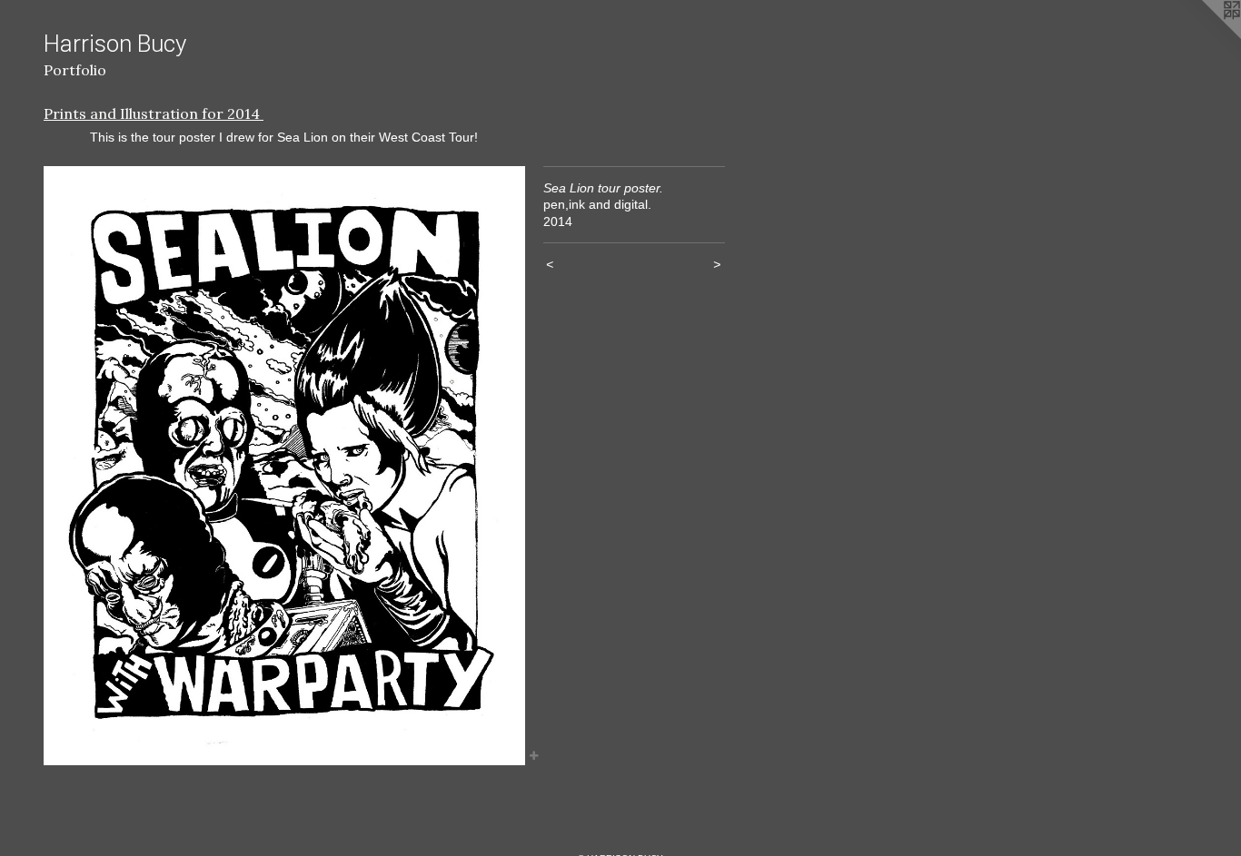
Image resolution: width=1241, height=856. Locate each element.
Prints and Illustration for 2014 (153, 113)
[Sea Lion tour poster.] (284, 465)
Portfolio (75, 70)
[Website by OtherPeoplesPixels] (1204, 36)
